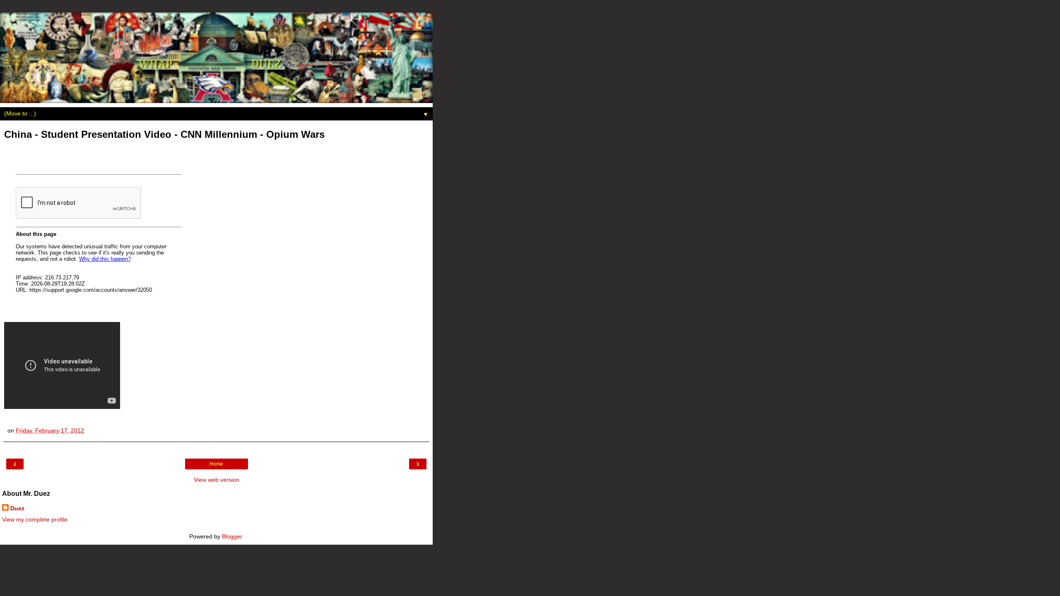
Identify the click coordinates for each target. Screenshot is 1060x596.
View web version (216, 479)
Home (216, 464)
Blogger (232, 536)
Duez (17, 508)
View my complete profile (34, 519)
